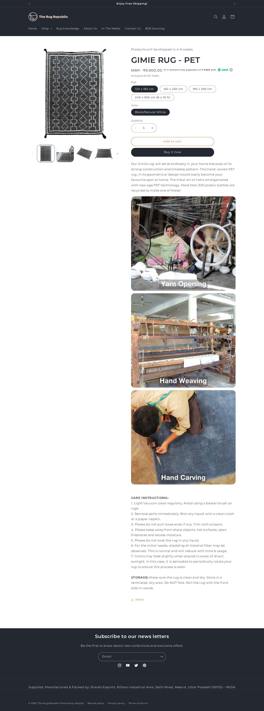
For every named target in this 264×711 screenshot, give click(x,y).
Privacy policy (116, 703)
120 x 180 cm (144, 89)
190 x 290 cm (202, 89)
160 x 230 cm (173, 89)
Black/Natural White (150, 112)
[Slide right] (118, 154)
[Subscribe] (162, 656)
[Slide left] (32, 154)
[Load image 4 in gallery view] (103, 153)
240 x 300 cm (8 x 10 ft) (152, 97)
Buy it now (172, 152)
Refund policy (96, 703)
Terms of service (138, 703)
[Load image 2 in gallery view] (65, 153)
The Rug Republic (48, 703)
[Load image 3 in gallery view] (84, 153)
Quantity (137, 120)
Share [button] (139, 599)
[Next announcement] (234, 3)
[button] (46, 28)
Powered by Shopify (72, 703)
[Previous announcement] (29, 3)
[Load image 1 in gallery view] (46, 153)
